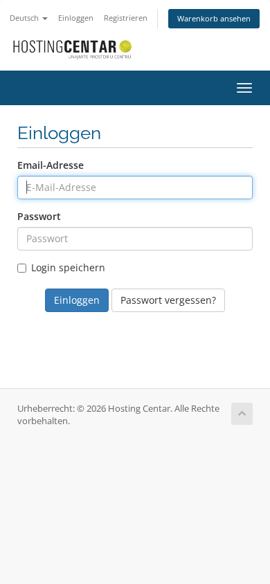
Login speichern (68, 267)
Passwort (39, 216)
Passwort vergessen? (168, 300)
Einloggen (75, 17)
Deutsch (25, 17)
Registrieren (125, 17)
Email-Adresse (50, 165)
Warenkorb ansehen (214, 18)
